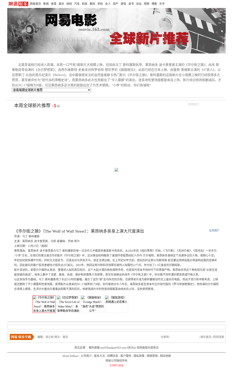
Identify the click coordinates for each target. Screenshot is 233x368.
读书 (131, 3)
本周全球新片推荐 (32, 105)
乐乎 (162, 3)
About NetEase (70, 356)
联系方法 (99, 356)
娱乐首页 (205, 337)
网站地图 (165, 356)
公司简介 (86, 356)
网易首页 (35, 3)
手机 (100, 3)
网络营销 (152, 356)
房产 (115, 3)
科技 (84, 3)
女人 (108, 3)
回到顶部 (218, 337)
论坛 (139, 3)
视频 (146, 3)
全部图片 (214, 230)
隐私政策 (139, 356)
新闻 (46, 3)
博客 (154, 3)
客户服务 (125, 356)
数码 (92, 3)
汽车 (77, 3)
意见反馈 (79, 347)
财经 (69, 3)
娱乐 (61, 3)
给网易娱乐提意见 (148, 347)
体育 (53, 3)
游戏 (123, 3)
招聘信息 (112, 356)
